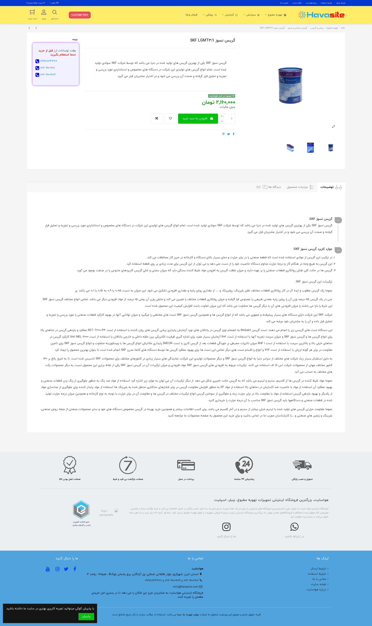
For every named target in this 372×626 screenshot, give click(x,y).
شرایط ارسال (340, 3)
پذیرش (86, 616)
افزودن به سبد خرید (195, 119)
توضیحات (327, 187)
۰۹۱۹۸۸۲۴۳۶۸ (48, 61)
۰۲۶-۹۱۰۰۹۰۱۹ (47, 75)
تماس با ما (284, 3)
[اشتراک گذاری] (233, 134)
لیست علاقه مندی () (35, 3)
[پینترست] (223, 134)
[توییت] (228, 134)
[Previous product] (30, 28)
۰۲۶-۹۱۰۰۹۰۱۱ (47, 68)
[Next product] (36, 28)
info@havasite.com (185, 587)
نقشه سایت (296, 3)
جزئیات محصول (298, 187)
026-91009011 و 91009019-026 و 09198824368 (171, 581)
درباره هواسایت (311, 3)
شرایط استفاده (326, 3)
